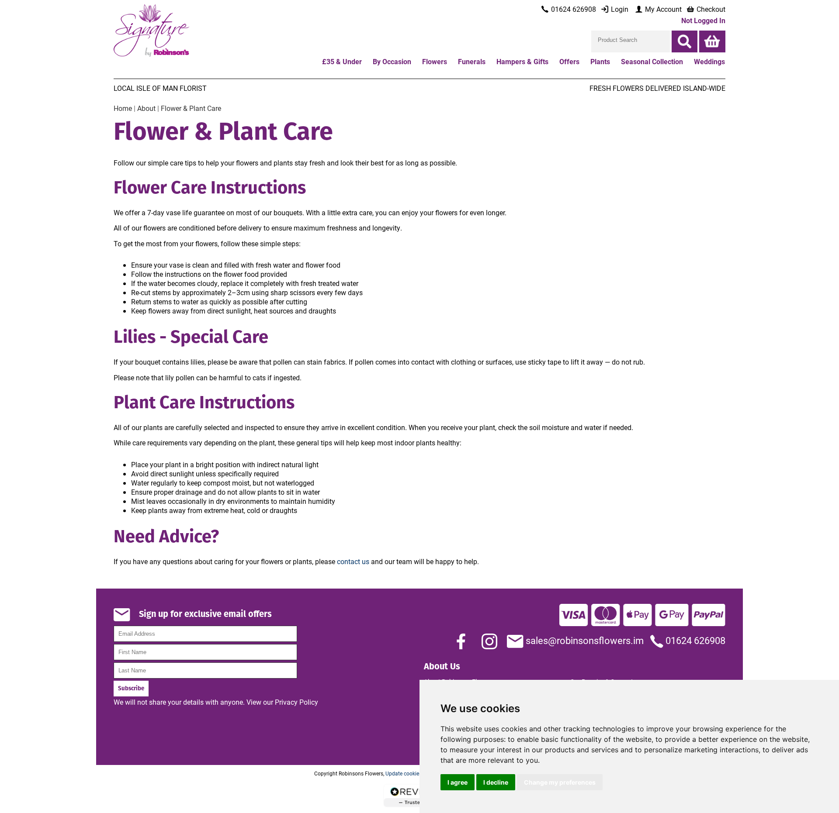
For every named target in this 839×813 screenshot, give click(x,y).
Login (618, 9)
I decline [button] (495, 782)
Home (123, 108)
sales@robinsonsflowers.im (584, 640)
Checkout (710, 9)
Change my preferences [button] (560, 782)
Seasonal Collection (652, 61)
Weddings (709, 61)
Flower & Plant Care (191, 108)
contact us (353, 561)
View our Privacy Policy (282, 701)
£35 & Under (342, 61)
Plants (600, 61)
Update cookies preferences (417, 773)
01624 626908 (694, 640)
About (146, 108)
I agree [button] (457, 782)
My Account (662, 9)
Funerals (471, 61)
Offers (569, 61)
